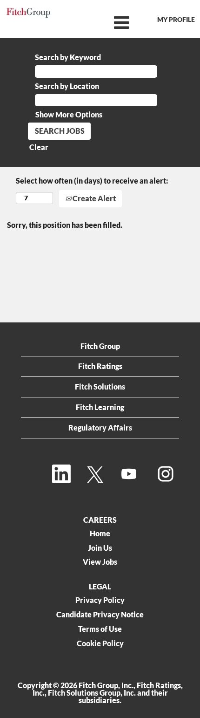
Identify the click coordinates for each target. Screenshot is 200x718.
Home (100, 533)
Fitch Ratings (100, 366)
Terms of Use (100, 629)
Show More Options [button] (68, 114)
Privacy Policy (100, 600)
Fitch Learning (100, 407)
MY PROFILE (176, 19)
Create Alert (93, 198)
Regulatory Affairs (100, 427)
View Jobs (100, 562)
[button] (100, 22)
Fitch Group (100, 346)
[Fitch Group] (28, 13)
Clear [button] (38, 147)
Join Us (100, 548)
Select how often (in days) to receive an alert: (92, 180)
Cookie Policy (100, 643)
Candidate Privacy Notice (100, 614)
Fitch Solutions (100, 386)
